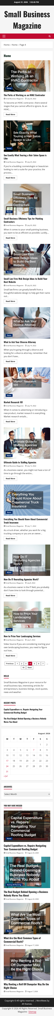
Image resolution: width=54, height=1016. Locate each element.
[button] (4, 36)
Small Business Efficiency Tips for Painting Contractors (27, 199)
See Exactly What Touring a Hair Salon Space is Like (27, 136)
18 (23, 667)
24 (7, 766)
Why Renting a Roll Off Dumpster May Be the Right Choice (26, 986)
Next (30, 667)
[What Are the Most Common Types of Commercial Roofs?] (27, 918)
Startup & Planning (14, 885)
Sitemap (32, 1011)
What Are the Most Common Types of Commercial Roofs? (22, 939)
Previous (10, 663)
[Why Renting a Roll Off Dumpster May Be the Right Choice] (27, 964)
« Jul (6, 776)
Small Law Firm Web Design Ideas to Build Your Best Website (27, 259)
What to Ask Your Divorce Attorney (27, 323)
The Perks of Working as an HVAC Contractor (27, 76)
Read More (11, 115)
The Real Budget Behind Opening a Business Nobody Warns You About (26, 893)
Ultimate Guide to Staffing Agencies (27, 443)
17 (7, 760)
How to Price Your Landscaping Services (27, 617)
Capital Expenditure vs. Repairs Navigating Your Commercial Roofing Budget (23, 711)
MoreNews (41, 1000)
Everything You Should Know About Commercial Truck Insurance (27, 500)
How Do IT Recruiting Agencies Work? (27, 560)
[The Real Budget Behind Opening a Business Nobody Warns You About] (27, 872)
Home (9, 88)
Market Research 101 (27, 383)
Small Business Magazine (27, 19)
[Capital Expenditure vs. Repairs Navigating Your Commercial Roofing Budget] (27, 826)
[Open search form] (50, 36)
